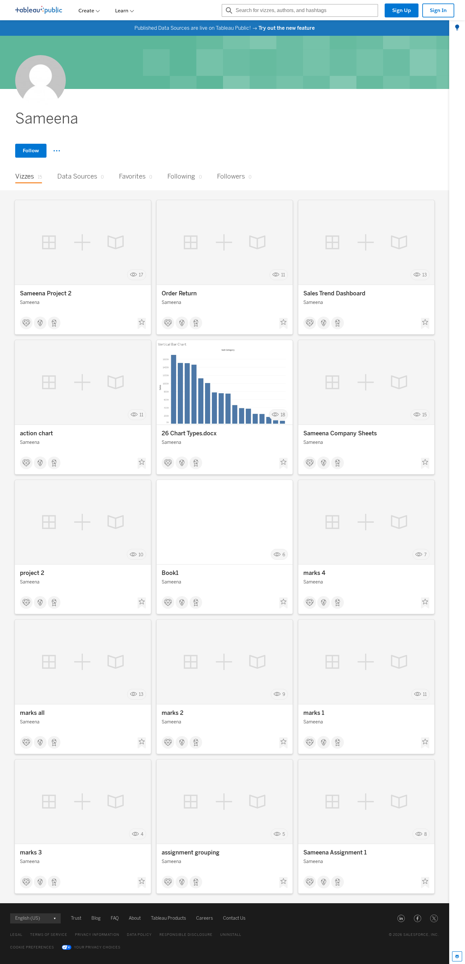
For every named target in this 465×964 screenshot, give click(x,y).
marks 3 (31, 852)
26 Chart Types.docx (189, 433)
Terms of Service (48, 935)
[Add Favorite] (142, 323)
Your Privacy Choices (97, 947)
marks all (32, 712)
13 (424, 275)
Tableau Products (168, 918)
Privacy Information (97, 935)
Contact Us (234, 918)
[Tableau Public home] (38, 10)
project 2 (32, 573)
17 (141, 275)
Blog (96, 918)
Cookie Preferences (32, 947)
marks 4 (314, 573)
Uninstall (230, 935)
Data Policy (139, 935)
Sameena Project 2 (45, 293)
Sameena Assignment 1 (335, 852)
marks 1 (313, 712)
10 (141, 554)
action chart (36, 433)
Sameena (30, 302)
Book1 (170, 573)
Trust (76, 918)
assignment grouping (191, 852)
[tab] (457, 28)
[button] (401, 918)
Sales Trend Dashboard (334, 293)
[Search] (228, 10)
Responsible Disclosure (186, 935)
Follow (31, 150)
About (135, 918)
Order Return (179, 293)
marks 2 (172, 712)
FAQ (115, 918)
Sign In (438, 10)
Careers (204, 918)
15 (424, 414)
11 (283, 275)
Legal (16, 935)
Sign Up (401, 10)
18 (283, 414)
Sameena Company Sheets (340, 433)
